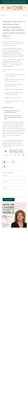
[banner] (14, 8)
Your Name (5, 175)
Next (24, 15)
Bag (25, 7)
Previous (4, 15)
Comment (5, 188)
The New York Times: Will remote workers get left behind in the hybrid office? (13, 117)
